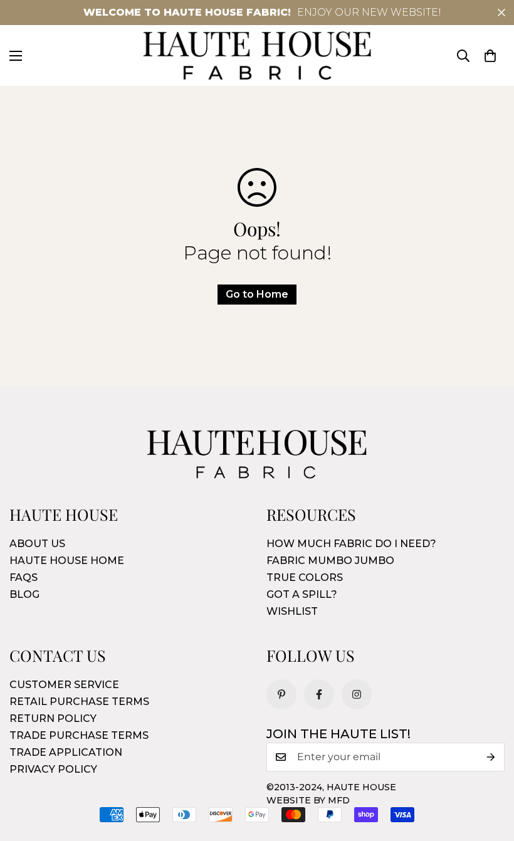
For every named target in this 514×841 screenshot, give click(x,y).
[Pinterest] (281, 694)
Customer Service (64, 685)
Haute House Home (66, 561)
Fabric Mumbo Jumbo (330, 561)
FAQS (23, 577)
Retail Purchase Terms (79, 702)
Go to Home (257, 294)
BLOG (24, 594)
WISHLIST (292, 611)
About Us (37, 544)
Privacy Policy (53, 769)
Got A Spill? (301, 594)
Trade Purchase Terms (79, 735)
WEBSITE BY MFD (308, 800)
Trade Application (65, 752)
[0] (490, 55)
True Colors (304, 577)
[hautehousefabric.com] (257, 55)
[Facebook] (319, 694)
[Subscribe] (491, 757)
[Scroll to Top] (489, 772)
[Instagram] (357, 694)
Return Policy (53, 718)
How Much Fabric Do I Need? (351, 544)
